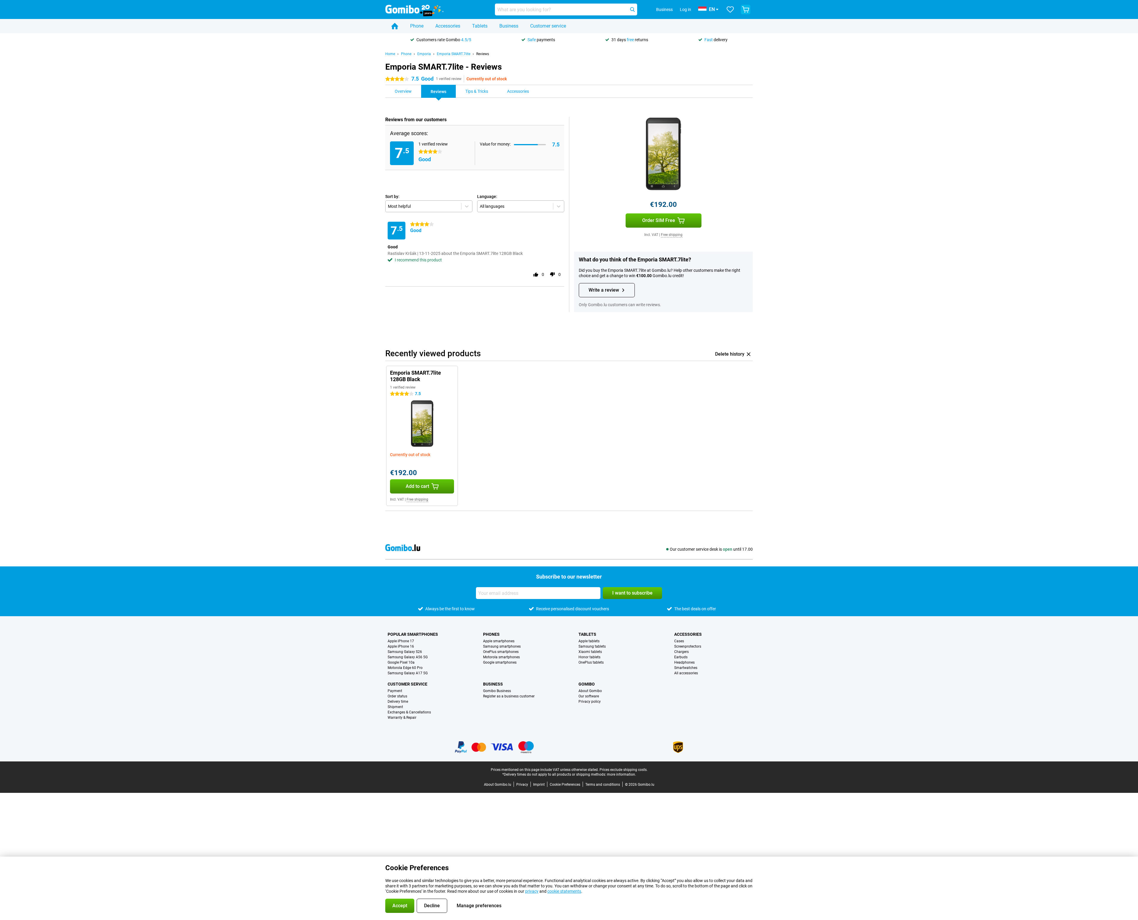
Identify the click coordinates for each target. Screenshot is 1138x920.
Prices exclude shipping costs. (624, 770)
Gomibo (586, 684)
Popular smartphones (413, 634)
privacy (531, 891)
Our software (588, 696)
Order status (397, 696)
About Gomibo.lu (497, 784)
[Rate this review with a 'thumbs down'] (552, 274)
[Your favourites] (730, 9)
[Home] (394, 26)
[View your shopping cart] (746, 9)
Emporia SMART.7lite (453, 54)
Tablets (480, 26)
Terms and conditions (602, 784)
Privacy (522, 784)
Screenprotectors (687, 646)
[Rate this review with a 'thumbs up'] (536, 274)
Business (508, 26)
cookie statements (564, 891)
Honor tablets (589, 657)
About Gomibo (590, 691)
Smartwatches (685, 668)
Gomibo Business (497, 691)
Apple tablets (589, 641)
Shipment (395, 707)
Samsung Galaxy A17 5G (408, 673)
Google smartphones (500, 662)
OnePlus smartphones (501, 652)
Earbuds (681, 657)
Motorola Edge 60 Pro (405, 668)
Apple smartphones (498, 641)
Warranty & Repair (402, 717)
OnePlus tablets (591, 662)
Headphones (684, 662)
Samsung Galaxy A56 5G (408, 657)
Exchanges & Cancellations (409, 712)
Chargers (681, 652)
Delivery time (398, 701)
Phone (416, 26)
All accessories (686, 673)
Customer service (548, 26)
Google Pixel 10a (401, 662)
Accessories (447, 26)
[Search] (632, 9)
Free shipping (672, 235)
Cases (679, 641)
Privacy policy (589, 701)
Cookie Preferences (565, 784)
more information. (621, 774)
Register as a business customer (509, 696)
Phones (491, 634)
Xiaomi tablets (590, 652)
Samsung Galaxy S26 (405, 652)
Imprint (539, 784)
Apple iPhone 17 (401, 641)
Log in (685, 9)
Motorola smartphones (501, 657)
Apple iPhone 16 (401, 646)
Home (390, 54)
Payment (395, 691)
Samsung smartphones (502, 646)
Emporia (424, 54)
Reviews (482, 54)
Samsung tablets (592, 646)
